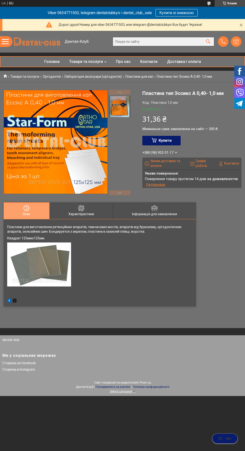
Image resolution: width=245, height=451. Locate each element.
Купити (165, 140)
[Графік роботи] (236, 41)
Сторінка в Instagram (18, 369)
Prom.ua (145, 382)
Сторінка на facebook (19, 363)
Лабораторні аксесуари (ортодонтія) (93, 76)
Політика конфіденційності (151, 387)
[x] (15, 301)
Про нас (123, 61)
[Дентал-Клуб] (37, 41)
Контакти (148, 61)
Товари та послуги (86, 61)
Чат (228, 438)
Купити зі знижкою (176, 13)
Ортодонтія (52, 76)
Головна (52, 61)
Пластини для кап (139, 76)
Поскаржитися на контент (113, 387)
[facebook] (9, 301)
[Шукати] (208, 41)
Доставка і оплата (184, 61)
